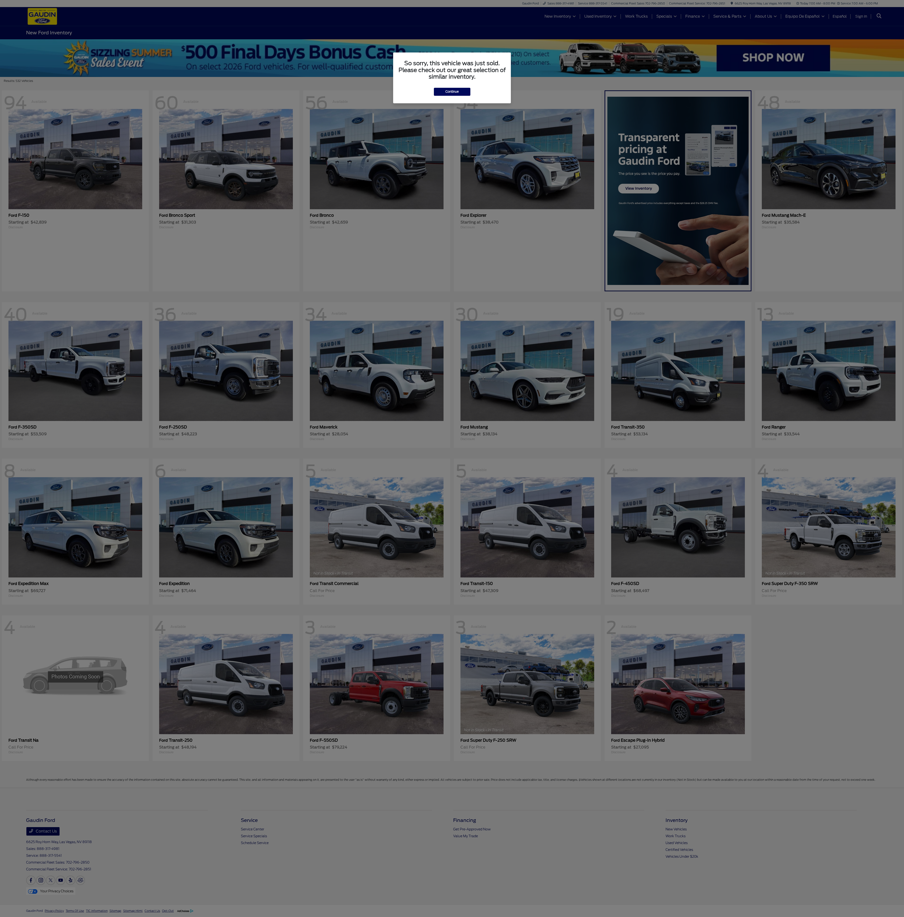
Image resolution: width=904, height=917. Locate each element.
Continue (452, 91)
